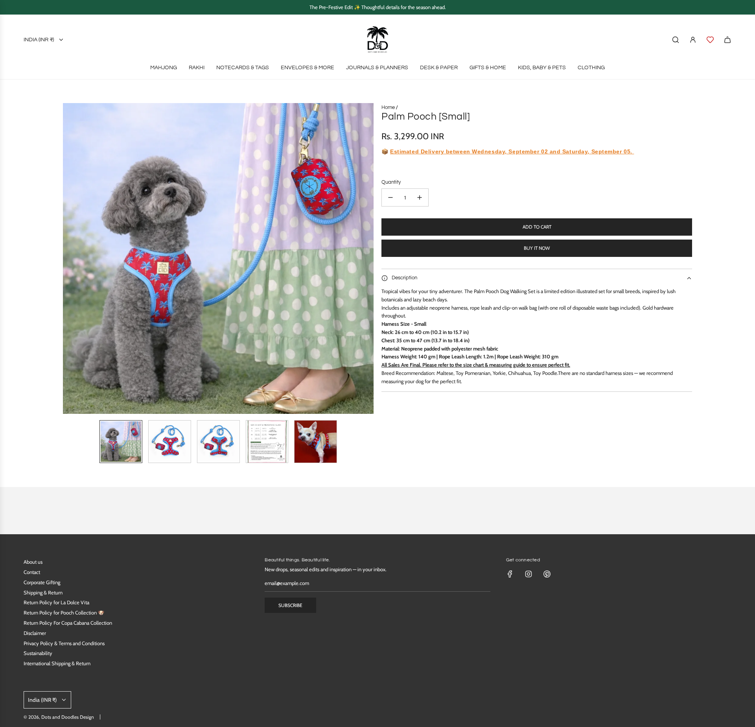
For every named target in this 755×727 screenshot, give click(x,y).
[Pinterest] (547, 574)
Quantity (391, 182)
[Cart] (727, 39)
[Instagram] (528, 574)
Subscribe (290, 605)
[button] (69, 258)
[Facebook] (510, 574)
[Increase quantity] (419, 197)
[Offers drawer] (710, 39)
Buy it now (537, 248)
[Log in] (693, 39)
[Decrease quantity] (390, 197)
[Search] (675, 39)
